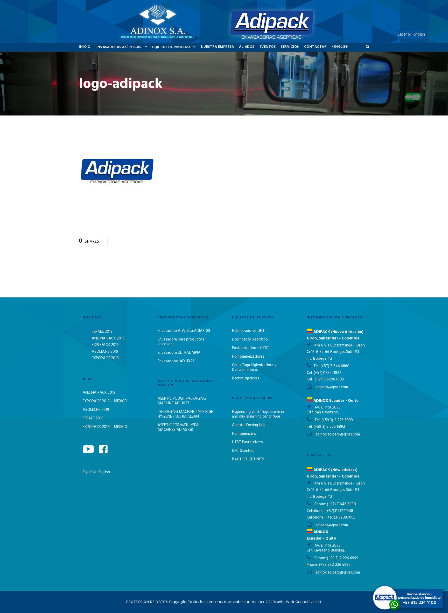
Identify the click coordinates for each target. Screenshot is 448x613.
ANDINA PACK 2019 (108, 338)
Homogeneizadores (248, 356)
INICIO (84, 47)
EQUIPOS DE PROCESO (171, 47)
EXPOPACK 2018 (105, 358)
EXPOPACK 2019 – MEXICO (105, 401)
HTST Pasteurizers (247, 442)
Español (90, 472)
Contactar (315, 47)
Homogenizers (244, 434)
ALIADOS (246, 47)
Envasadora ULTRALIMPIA (179, 353)
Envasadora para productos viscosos (181, 341)
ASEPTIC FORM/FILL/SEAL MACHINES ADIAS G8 (179, 427)
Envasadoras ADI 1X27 (176, 361)
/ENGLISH (340, 47)
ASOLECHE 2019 (105, 352)
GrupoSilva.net (308, 602)
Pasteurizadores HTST (250, 348)
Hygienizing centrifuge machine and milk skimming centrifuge (258, 414)
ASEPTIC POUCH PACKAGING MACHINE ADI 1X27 (182, 401)
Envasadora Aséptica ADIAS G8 (184, 331)
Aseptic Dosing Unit (249, 425)
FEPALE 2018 (102, 332)
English (104, 472)
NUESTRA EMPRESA (217, 47)
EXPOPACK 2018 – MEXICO (105, 427)
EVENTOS (268, 47)
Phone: (320, 504)
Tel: (316, 366)
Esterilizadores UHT (248, 331)
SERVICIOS (290, 47)
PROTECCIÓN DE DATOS (147, 602)
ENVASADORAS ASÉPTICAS (118, 47)
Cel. (310, 373)
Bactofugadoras (245, 378)
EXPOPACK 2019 (105, 345)
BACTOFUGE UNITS (248, 459)
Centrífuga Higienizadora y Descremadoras (254, 367)
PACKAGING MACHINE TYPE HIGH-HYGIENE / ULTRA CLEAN (186, 414)
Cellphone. (315, 511)
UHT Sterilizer (243, 451)
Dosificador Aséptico (250, 339)
